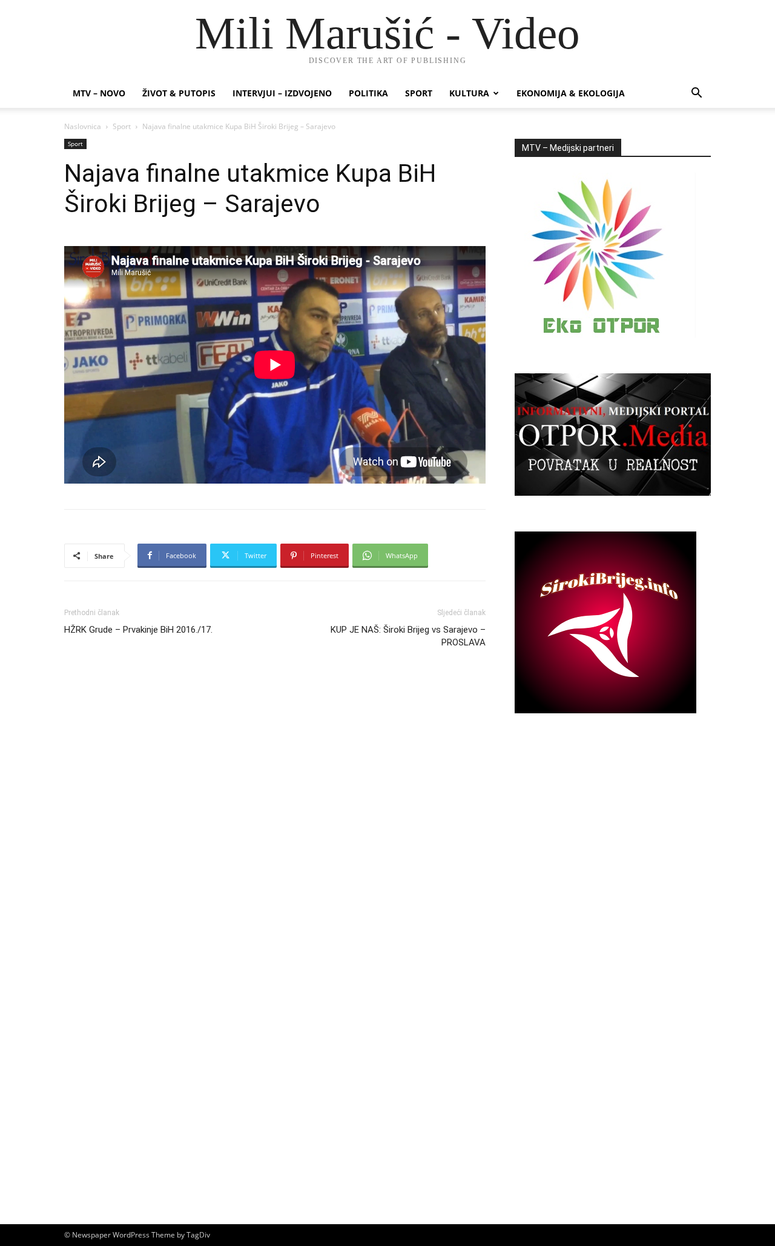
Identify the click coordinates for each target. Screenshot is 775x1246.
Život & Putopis (179, 93)
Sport (418, 93)
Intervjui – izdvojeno (282, 93)
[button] (696, 94)
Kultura (469, 93)
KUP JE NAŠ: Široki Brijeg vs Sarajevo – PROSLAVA (408, 636)
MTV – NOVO (99, 93)
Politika (368, 93)
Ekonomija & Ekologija (570, 93)
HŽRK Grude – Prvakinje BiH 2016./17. (138, 629)
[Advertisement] (613, 850)
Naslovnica (82, 126)
